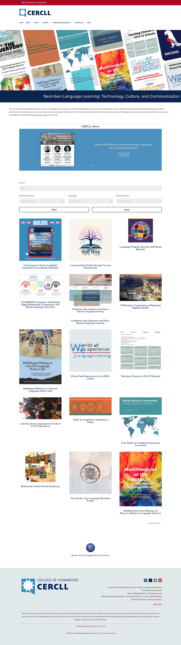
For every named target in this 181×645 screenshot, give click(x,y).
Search (22, 183)
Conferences (78, 23)
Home (21, 23)
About (28, 23)
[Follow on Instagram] (155, 580)
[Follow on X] (150, 580)
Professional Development (61, 23)
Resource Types (122, 195)
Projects (45, 23)
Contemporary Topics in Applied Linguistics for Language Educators (123, 146)
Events (36, 23)
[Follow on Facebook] (145, 580)
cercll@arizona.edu (154, 593)
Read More (123, 154)
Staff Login (157, 604)
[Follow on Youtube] (160, 580)
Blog (88, 23)
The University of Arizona (107, 633)
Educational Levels (26, 195)
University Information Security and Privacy (90, 626)
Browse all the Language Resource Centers (90, 555)
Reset (54, 209)
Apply (127, 209)
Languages (72, 195)
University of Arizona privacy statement (146, 599)
